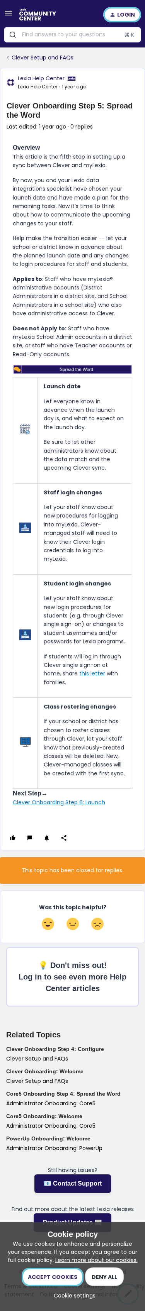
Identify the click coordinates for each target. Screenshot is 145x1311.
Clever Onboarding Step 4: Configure (55, 1049)
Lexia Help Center (41, 78)
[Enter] (13, 34)
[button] (8, 16)
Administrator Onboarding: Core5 (51, 1103)
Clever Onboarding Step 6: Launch (59, 802)
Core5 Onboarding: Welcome (44, 1116)
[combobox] (72, 34)
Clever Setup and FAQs (42, 57)
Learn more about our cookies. (96, 1260)
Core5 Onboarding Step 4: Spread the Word (63, 1094)
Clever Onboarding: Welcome (45, 1071)
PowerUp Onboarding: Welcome (48, 1138)
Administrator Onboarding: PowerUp (54, 1148)
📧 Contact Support (73, 1183)
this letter (92, 673)
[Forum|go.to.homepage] (37, 14)
